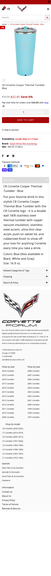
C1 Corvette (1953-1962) (12, 458)
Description (9, 180)
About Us (6, 496)
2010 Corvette (8, 413)
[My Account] (8, 9)
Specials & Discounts (11, 472)
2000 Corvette (33, 404)
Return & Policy (10, 282)
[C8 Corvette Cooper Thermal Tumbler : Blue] (25, 51)
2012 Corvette (8, 404)
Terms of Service (10, 504)
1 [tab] (25, 75)
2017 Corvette (8, 383)
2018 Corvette (8, 379)
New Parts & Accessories (12, 468)
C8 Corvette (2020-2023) (12, 428)
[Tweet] (8, 156)
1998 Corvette (33, 413)
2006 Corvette (33, 379)
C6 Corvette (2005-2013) (12, 437)
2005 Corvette (33, 383)
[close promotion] (49, 0)
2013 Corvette (8, 400)
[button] (47, 113)
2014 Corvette (8, 396)
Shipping (7, 276)
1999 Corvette (33, 409)
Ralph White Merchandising (23, 143)
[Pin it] (13, 156)
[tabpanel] (25, 51)
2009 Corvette (8, 417)
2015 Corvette (8, 392)
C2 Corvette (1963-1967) (12, 453)
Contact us (7, 491)
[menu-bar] (47, 9)
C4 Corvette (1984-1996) (12, 445)
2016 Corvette (8, 388)
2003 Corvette (33, 392)
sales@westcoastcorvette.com (13, 360)
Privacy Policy (8, 500)
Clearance (6, 480)
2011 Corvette (8, 409)
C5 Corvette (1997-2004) (12, 441)
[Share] (2, 156)
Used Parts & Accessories (13, 476)
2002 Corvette (33, 396)
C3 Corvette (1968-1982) (12, 449)
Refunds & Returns (11, 508)
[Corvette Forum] (31, 9)
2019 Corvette (8, 375)
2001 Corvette (33, 400)
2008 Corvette (33, 371)
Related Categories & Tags (16, 270)
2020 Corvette (8, 371)
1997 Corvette (33, 417)
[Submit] (47, 17)
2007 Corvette (33, 375)
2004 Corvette (33, 388)
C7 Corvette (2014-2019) (12, 432)
